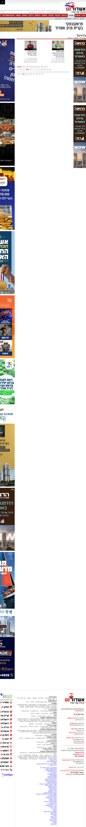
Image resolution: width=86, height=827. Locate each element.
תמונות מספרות (41, 716)
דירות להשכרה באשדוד (50, 780)
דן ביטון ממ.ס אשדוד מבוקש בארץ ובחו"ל (31, 53)
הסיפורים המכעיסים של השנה (47, 721)
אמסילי (55, 815)
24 (26, 74)
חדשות (77, 15)
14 (52, 72)
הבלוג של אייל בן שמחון (50, 735)
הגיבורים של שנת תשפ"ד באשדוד (48, 730)
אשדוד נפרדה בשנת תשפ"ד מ (28, 731)
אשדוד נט (82, 38)
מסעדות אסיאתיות (45, 706)
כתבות (55, 716)
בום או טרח (48, 698)
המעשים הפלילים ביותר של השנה (38, 757)
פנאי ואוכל (35, 755)
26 (31, 74)
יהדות (41, 755)
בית (83, 15)
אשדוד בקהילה (52, 725)
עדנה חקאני (53, 816)
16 (57, 72)
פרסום (55, 810)
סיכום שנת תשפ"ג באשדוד (48, 717)
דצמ (50, 69)
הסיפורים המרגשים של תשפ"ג (37, 719)
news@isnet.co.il (79, 743)
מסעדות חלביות (42, 704)
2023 (34, 67)
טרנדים (39, 744)
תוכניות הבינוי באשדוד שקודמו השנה (27, 730)
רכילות (64, 15)
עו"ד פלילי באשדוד (52, 804)
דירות (31, 15)
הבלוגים (54, 734)
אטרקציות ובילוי (47, 744)
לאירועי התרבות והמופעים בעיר (48, 711)
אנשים (29, 698)
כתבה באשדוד (53, 800)
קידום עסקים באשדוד (51, 770)
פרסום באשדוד (52, 795)
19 (65, 72)
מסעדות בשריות (52, 704)
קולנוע (24, 15)
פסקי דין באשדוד (52, 747)
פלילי (32, 702)
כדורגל (82, 18)
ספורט (71, 15)
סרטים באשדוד (53, 759)
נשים (55, 755)
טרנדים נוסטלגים (29, 738)
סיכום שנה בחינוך (46, 720)
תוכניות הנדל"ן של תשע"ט (31, 756)
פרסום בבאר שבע (52, 782)
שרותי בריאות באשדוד (51, 785)
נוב (47, 69)
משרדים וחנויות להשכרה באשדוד (48, 784)
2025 (42, 67)
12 (47, 72)
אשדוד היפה (53, 726)
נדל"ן (28, 702)
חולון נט (54, 809)
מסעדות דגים (32, 704)
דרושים (37, 15)
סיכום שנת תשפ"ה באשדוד (48, 751)
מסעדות (54, 703)
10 (41, 72)
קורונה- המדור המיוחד (51, 750)
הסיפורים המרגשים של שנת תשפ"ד (47, 731)
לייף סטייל (53, 743)
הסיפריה (54, 821)
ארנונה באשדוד (52, 790)
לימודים (47, 742)
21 (18, 74)
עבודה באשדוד (52, 799)
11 (44, 72)
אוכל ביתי (54, 706)
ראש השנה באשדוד (45, 756)
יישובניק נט (53, 772)
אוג (39, 69)
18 (62, 72)
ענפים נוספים (67, 18)
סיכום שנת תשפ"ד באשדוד (48, 729)
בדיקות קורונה (53, 820)
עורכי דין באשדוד (41, 747)
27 (34, 74)
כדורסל (76, 18)
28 (37, 74)
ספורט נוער (58, 18)
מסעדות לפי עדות (40, 707)
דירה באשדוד (53, 803)
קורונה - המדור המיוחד (49, 748)
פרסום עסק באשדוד (51, 761)
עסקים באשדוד (24, 759)
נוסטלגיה (33, 716)
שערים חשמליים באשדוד (50, 793)
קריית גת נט (53, 808)
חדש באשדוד (39, 742)
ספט (42, 69)
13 (49, 72)
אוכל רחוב (47, 708)
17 (60, 72)
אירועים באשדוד (52, 786)
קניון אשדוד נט (33, 759)
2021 (27, 67)
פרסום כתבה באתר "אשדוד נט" (48, 767)
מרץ (24, 69)
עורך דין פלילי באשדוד (51, 805)
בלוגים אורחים (38, 735)
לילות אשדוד (47, 724)
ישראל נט (54, 762)
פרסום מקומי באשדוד (51, 769)
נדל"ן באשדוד (53, 760)
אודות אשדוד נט (8, 15)
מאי (31, 69)
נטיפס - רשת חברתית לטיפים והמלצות (47, 764)
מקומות (35, 698)
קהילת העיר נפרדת (46, 728)
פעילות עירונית (44, 726)
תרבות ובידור (53, 709)
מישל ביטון (54, 813)
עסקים (44, 15)
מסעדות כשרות (30, 707)
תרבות (57, 15)
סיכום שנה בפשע (35, 720)
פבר (21, 69)
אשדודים (41, 698)
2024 (38, 67)
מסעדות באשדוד (52, 777)
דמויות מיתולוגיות (40, 738)
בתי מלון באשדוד (52, 771)
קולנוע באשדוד (25, 711)
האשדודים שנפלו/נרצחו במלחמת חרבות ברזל (45, 733)
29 (39, 74)
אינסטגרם (31, 724)
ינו (18, 69)
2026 (45, 67)
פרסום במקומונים (52, 774)
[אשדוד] (73, 13)
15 (54, 72)
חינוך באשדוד (43, 759)
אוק (45, 69)
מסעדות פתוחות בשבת (32, 706)
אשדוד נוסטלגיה (51, 737)
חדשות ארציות (53, 702)
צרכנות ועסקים (52, 741)
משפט (18, 15)
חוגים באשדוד (34, 711)
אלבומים (54, 722)
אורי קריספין (70, 737)
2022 (31, 67)
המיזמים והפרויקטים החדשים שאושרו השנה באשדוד (43, 752)
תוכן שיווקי (54, 742)
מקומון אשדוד (53, 775)
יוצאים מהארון (51, 699)
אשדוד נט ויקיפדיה (51, 796)
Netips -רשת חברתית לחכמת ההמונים (46, 794)
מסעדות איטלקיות (22, 704)
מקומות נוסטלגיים (52, 738)
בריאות (36, 726)
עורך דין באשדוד (52, 806)
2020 (23, 67)
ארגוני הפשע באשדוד (41, 702)
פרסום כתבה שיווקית (51, 798)
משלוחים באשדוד (52, 776)
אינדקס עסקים (27, 755)
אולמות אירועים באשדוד (50, 801)
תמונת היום (39, 724)
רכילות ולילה (53, 697)
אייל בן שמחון (53, 765)
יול (36, 69)
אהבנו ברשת (48, 755)
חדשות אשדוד (52, 700)
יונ (33, 69)
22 (20, 74)
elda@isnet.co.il (79, 734)
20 (68, 72)
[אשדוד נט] (72, 704)
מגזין (55, 715)
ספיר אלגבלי (53, 814)
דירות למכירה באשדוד (51, 779)
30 (42, 74)
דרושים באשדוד (52, 788)
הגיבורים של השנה (52, 719)
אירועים (55, 724)
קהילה (51, 15)
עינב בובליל (54, 824)
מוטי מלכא (54, 818)
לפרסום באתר (31, 12)
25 (29, 74)
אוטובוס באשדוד (22, 757)
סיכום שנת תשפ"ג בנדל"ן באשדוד (28, 721)
